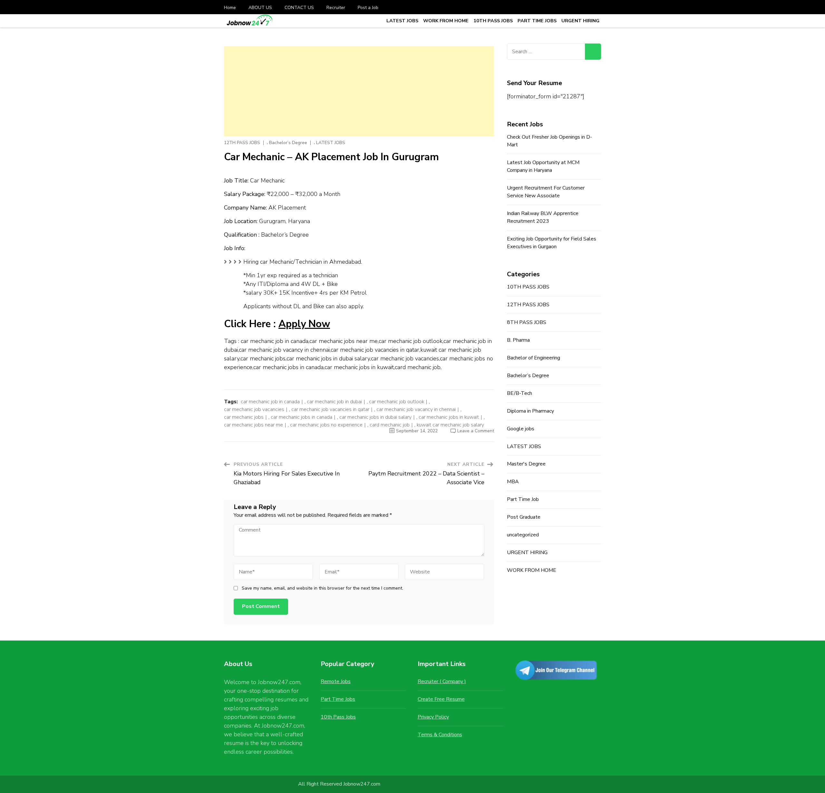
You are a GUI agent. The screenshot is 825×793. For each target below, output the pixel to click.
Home (230, 8)
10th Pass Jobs (338, 716)
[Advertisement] (359, 91)
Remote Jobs (336, 681)
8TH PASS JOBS (526, 322)
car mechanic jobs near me (253, 424)
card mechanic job (390, 424)
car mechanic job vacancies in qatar (330, 409)
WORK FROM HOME (446, 20)
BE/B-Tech (519, 393)
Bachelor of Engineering (533, 357)
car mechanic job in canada (270, 401)
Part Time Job (523, 499)
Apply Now (304, 324)
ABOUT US (260, 8)
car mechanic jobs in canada (301, 417)
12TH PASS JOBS (242, 143)
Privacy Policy (433, 716)
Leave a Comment (475, 431)
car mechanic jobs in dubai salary (375, 417)
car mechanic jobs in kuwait (449, 417)
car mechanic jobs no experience (326, 424)
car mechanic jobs (244, 417)
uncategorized (523, 534)
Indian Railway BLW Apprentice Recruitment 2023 (542, 217)
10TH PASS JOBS (493, 20)
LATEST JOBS (402, 20)
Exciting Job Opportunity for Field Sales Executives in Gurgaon (551, 242)
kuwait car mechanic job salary (450, 424)
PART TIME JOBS (537, 20)
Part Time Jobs (338, 699)
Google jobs (520, 428)
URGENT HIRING (580, 20)
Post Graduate (523, 517)
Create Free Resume (441, 699)
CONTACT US (299, 8)
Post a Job (368, 8)
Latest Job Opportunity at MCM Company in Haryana (543, 166)
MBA (513, 481)
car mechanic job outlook (396, 401)
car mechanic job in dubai (334, 401)
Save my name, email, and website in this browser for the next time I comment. (322, 588)
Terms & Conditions (440, 734)
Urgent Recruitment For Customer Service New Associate (546, 191)
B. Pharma (518, 340)
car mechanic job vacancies (254, 409)
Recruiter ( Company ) (442, 681)
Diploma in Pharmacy (530, 411)
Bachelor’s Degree (288, 143)
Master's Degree (526, 463)
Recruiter (335, 8)
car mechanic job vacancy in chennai (416, 409)
